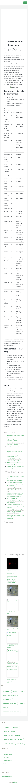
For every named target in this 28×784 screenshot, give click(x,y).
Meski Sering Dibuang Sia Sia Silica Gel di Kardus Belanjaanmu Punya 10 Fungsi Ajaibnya (15, 476)
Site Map (6, 767)
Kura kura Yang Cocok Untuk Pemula (14, 480)
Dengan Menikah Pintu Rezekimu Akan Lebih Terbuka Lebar (15, 501)
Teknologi (6, 727)
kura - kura (6, 691)
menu (21, 703)
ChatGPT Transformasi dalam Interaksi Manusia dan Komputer (15, 463)
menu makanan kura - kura (9, 703)
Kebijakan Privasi (8, 739)
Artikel (13, 731)
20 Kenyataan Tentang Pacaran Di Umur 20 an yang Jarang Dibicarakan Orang (12, 680)
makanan (5, 707)
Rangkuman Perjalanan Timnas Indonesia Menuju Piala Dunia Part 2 (15, 439)
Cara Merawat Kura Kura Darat (13, 449)
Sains (5, 731)
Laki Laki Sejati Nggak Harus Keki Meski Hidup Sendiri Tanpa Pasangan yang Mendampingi (15, 516)
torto (22, 691)
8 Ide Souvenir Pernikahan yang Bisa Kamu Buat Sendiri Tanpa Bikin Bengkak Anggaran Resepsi (15, 484)
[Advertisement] (14, 24)
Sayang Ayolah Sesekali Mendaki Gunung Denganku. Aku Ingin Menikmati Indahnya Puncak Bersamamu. (15, 511)
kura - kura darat (7, 699)
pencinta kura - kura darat (9, 695)
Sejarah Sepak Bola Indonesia (13, 446)
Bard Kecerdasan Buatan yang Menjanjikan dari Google (13, 455)
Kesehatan (15, 727)
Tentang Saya (20, 743)
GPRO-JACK (16, 782)
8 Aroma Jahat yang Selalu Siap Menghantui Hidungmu (12, 645)
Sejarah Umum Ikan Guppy (12, 498)
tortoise (14, 691)
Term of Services (8, 760)
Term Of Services (8, 743)
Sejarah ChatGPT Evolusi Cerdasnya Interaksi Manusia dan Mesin (14, 459)
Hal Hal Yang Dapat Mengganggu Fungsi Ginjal (12, 662)
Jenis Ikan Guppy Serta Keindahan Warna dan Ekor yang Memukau (15, 467)
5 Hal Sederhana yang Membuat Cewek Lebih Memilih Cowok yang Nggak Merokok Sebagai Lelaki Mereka (15, 494)
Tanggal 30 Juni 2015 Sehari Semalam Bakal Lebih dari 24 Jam (11, 571)
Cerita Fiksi (7, 735)
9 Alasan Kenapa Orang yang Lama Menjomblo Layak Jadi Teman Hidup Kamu (14, 489)
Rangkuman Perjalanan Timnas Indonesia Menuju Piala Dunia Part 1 (15, 443)
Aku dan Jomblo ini (11, 597)
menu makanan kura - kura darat (11, 711)
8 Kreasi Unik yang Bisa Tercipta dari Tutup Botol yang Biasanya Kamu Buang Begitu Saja (15, 506)
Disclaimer (19, 739)
